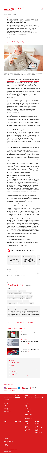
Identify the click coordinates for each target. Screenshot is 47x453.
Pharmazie (6, 395)
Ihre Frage (9, 269)
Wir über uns (6, 437)
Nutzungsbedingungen (8, 441)
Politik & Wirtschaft (17, 396)
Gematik (10, 291)
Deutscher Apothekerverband (15, 293)
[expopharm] (20, 391)
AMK (16, 402)
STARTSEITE (10, 322)
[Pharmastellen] (25, 388)
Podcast (37, 402)
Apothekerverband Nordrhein (14, 300)
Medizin (26, 395)
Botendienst (18, 153)
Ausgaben (37, 429)
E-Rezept (30, 296)
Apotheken (37, 88)
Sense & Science (38, 395)
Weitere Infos (7, 435)
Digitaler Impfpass (12, 303)
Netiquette (6, 442)
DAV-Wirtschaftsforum (28, 418)
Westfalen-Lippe (27, 293)
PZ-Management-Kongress (28, 415)
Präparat (5, 405)
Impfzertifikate (30, 107)
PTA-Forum (27, 430)
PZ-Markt (27, 427)
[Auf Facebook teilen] (8, 42)
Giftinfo (26, 426)
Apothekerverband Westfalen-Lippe (16, 298)
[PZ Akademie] (12, 388)
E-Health (18, 296)
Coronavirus (31, 303)
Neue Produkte (18, 421)
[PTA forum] (5, 388)
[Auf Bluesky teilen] (11, 42)
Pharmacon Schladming (27, 412)
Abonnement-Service (38, 425)
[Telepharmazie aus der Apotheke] (13, 334)
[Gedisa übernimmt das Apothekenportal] (13, 351)
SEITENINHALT (27, 41)
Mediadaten (6, 445)
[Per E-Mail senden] (20, 42)
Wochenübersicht (7, 399)
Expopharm (27, 403)
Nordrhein (28, 298)
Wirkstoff (6, 403)
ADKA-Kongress (28, 408)
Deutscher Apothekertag (28, 406)
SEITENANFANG (11, 324)
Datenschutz (6, 440)
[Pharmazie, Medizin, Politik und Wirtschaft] (14, 9)
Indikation (6, 408)
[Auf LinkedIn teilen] (13, 42)
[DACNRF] (19, 388)
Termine (26, 423)
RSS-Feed (37, 430)
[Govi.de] (34, 388)
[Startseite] (10, 451)
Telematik (26, 300)
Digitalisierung (21, 84)
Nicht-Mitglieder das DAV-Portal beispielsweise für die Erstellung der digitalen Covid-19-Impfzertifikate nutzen (23, 214)
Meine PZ (37, 421)
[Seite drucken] (23, 42)
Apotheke (24, 296)
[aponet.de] (6, 391)
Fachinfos (27, 424)
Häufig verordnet (7, 411)
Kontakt (5, 444)
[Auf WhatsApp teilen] (18, 42)
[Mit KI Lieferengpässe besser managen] (13, 342)
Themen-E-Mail (38, 432)
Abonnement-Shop (39, 427)
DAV (32, 87)
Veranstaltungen (28, 402)
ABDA (22, 91)
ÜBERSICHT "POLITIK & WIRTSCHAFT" (25, 322)
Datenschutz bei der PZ (28, 285)
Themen (5, 421)
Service (26, 421)
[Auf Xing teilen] (15, 42)
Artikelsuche (27, 429)
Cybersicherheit (22, 303)
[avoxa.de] (12, 391)
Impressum (6, 438)
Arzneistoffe (6, 402)
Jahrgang (6, 406)
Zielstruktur (6, 409)
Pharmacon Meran (28, 409)
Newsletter (37, 423)
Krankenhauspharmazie (9, 397)
